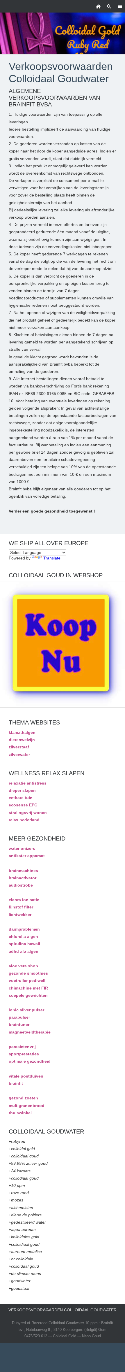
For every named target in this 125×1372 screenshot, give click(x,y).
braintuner (19, 1024)
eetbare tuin (21, 797)
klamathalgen (22, 732)
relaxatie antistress (28, 783)
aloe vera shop (23, 966)
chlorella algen (23, 936)
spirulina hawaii (24, 943)
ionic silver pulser (26, 1010)
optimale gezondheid (30, 1061)
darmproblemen (24, 929)
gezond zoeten (23, 1098)
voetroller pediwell (27, 980)
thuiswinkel (20, 1112)
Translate (51, 558)
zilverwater (19, 754)
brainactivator (22, 878)
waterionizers (22, 848)
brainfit (16, 1083)
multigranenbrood (26, 1105)
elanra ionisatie (24, 899)
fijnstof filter (21, 907)
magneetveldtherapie (30, 1032)
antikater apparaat (27, 855)
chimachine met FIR (28, 988)
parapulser (19, 1017)
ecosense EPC (23, 805)
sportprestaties (24, 1054)
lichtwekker (20, 914)
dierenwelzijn (22, 739)
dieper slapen (22, 790)
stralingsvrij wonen (28, 812)
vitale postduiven (26, 1076)
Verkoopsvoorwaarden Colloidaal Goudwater (62, 1310)
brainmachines (23, 870)
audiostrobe (21, 885)
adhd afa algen (23, 951)
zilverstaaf (19, 747)
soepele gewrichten (28, 995)
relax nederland (24, 819)
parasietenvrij (22, 1046)
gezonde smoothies (28, 973)
